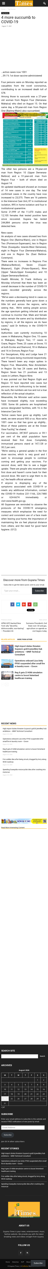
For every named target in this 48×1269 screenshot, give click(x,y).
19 (18, 1094)
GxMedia (25, 1266)
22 (38, 1094)
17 (5, 1094)
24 (5, 1098)
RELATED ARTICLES (8, 639)
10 (5, 1089)
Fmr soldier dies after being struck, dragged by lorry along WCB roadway (24, 760)
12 (18, 1089)
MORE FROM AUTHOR (24, 639)
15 (38, 1089)
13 (25, 1089)
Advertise (15, 1262)
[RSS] (27, 1252)
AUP (22, 1262)
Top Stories (5, 13)
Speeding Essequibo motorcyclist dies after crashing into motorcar (24, 771)
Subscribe (39, 591)
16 (44, 1089)
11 (12, 1089)
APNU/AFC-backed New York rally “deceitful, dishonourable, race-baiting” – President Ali (12, 627)
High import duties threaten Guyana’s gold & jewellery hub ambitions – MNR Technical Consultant (25, 730)
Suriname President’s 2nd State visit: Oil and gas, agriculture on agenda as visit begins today (36, 627)
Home (8, 1262)
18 (12, 1094)
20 (25, 1094)
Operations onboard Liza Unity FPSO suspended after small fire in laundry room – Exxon (30, 663)
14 (31, 1089)
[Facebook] (20, 1252)
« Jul (3, 1107)
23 (44, 1094)
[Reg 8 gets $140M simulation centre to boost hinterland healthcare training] (7, 675)
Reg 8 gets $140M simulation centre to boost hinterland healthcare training (28, 675)
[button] (44, 3)
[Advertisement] (24, 48)
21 (31, 1094)
